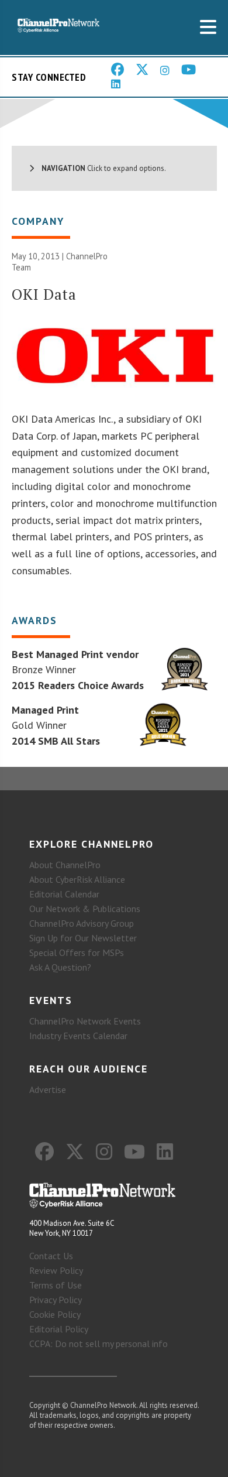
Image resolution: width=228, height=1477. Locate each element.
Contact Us (51, 1256)
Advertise (47, 1089)
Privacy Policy (55, 1299)
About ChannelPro (65, 865)
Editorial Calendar (64, 894)
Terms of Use (55, 1285)
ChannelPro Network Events (85, 1021)
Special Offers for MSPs (76, 952)
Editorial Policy (58, 1329)
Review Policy (56, 1270)
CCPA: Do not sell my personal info (98, 1343)
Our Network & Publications (84, 908)
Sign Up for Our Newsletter (83, 938)
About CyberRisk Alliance (77, 879)
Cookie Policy (55, 1314)
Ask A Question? (60, 967)
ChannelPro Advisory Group (81, 923)
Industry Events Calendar (78, 1035)
